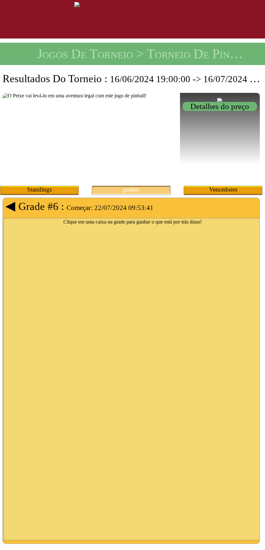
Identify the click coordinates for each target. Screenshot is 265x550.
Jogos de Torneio (85, 53)
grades (131, 189)
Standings (39, 189)
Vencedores (223, 189)
